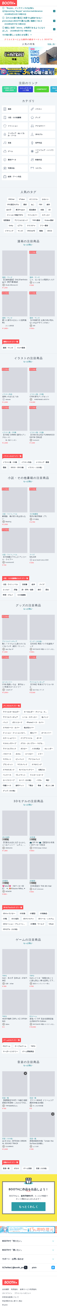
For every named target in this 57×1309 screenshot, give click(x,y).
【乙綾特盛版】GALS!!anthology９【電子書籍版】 (14, 280)
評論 (15, 590)
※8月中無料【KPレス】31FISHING (14, 1020)
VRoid (51, 924)
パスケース (7, 754)
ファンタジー (32, 215)
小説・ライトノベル (9, 514)
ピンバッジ (20, 759)
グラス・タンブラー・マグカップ (33, 743)
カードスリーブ (9, 780)
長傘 (39, 785)
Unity (11, 225)
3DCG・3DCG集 (17, 467)
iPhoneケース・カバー (35, 722)
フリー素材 (44, 225)
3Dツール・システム (46, 919)
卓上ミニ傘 (50, 785)
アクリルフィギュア (9, 641)
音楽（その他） (8, 1138)
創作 (48, 204)
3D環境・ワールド (37, 924)
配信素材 (32, 210)
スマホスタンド (9, 770)
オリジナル (33, 199)
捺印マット (20, 785)
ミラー (40, 754)
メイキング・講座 (42, 462)
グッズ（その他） (36, 641)
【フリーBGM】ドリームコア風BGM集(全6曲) (42, 1101)
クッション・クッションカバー (14, 733)
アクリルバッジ (34, 759)
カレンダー (48, 749)
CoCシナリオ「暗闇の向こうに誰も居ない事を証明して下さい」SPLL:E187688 (41, 979)
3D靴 (5, 919)
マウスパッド (22, 764)
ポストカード (17, 722)
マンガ (20, 231)
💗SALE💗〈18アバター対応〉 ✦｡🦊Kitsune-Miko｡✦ (13, 887)
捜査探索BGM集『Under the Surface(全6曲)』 (42, 1142)
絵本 (33, 584)
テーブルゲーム (20, 1046)
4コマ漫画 (21, 348)
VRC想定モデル (13, 204)
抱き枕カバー (29, 728)
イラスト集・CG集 (37, 394)
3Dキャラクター (9, 913)
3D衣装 (32, 837)
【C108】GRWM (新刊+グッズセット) (14, 436)
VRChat (11, 199)
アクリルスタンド (21, 220)
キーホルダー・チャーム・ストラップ (36, 712)
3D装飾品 (43, 913)
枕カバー (33, 733)
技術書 (24, 584)
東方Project (20, 210)
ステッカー (46, 215)
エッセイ (6, 590)
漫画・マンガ (7, 277)
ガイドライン (7, 1295)
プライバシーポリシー (22, 1295)
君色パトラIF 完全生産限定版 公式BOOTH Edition (41, 1020)
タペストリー (7, 682)
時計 (47, 780)
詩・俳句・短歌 (27, 590)
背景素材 (6, 220)
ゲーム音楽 (27, 1168)
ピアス (20, 225)
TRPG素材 (36, 220)
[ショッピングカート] (48, 3)
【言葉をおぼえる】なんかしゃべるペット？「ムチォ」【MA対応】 (14, 843)
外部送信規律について (10, 1299)
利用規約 (14, 1291)
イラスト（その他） (35, 467)
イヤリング (9, 231)
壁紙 (4, 467)
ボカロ (16, 1168)
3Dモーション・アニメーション (15, 924)
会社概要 (5, 1291)
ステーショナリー (9, 738)
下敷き (30, 785)
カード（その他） (25, 780)
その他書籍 (34, 514)
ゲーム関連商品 (28, 1051)
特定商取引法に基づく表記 (12, 1303)
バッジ (5, 722)
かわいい (45, 199)
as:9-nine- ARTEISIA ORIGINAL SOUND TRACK (14, 1142)
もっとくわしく (28, 1206)
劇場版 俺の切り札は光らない (14, 517)
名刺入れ (41, 770)
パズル (39, 780)
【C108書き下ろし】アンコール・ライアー (14, 558)
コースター (29, 754)
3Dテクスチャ (28, 919)
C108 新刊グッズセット (39, 396)
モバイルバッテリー (26, 770)
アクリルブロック (9, 749)
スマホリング (37, 764)
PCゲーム (33, 1016)
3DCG (49, 231)
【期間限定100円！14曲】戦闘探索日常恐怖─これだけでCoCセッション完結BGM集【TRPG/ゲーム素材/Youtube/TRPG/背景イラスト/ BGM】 (14, 1101)
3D (49, 210)
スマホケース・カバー (11, 728)
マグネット (7, 759)
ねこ (32, 204)
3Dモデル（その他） (11, 929)
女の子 (8, 210)
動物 (41, 231)
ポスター (24, 749)
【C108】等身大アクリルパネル (42, 685)
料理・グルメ (8, 595)
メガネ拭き (36, 749)
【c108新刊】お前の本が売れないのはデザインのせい (42, 321)
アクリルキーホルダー (11, 712)
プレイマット (21, 775)
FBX (40, 204)
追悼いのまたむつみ (10, 396)
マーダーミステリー (10, 1051)
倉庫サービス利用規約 (28, 1291)
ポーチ (39, 738)
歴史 (47, 590)
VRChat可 (31, 231)
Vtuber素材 (49, 220)
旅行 (39, 590)
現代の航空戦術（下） (39, 516)
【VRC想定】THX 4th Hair (41, 886)
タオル (18, 754)
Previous (2, 56)
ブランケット (8, 764)
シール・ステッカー (29, 717)
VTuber (22, 199)
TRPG (4, 976)
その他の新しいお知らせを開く (15, 34)
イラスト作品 (7, 394)
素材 (25, 204)
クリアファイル (26, 738)
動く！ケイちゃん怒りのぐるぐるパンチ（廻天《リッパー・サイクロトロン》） (14, 645)
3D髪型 (5, 881)
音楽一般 (5, 1098)
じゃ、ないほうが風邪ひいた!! (42, 279)
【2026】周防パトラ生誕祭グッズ (42, 645)
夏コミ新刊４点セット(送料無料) (14, 321)
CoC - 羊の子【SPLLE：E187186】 (14, 979)
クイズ (32, 554)
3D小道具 (6, 837)
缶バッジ (45, 717)
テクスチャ (31, 225)
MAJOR (33, 557)
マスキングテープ (9, 743)
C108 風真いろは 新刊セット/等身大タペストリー (13, 685)
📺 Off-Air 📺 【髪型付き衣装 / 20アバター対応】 (42, 843)
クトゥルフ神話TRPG (15, 215)
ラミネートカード (36, 775)
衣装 (42, 210)
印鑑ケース (7, 785)
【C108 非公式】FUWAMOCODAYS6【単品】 (42, 436)
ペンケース (7, 775)
